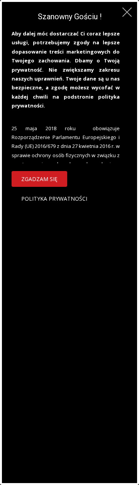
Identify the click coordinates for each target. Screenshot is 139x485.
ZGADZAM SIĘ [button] (39, 179)
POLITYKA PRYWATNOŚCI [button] (54, 198)
